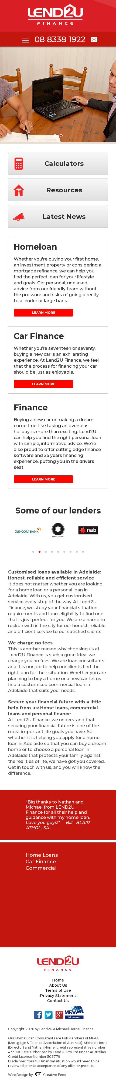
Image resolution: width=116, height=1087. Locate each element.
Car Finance (41, 862)
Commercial (41, 868)
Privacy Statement (58, 995)
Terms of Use (58, 990)
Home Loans (42, 855)
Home (58, 980)
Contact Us (58, 1000)
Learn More (43, 313)
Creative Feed (54, 1075)
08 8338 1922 (60, 39)
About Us (58, 985)
